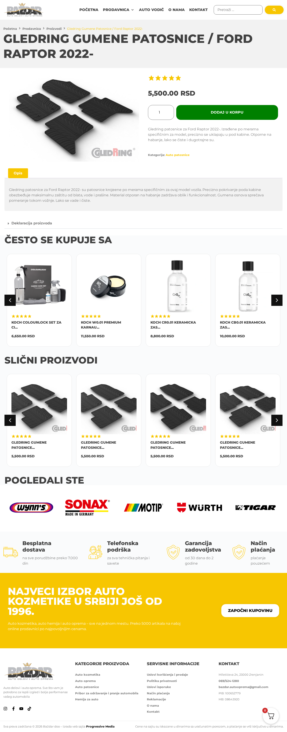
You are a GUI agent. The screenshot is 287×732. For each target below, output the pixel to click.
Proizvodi (54, 29)
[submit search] (274, 10)
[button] (119, 10)
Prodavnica (31, 29)
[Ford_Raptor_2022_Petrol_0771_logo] (74, 118)
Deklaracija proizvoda (31, 223)
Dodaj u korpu (227, 112)
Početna (10, 29)
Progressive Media (100, 726)
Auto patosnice (177, 155)
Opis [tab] (18, 173)
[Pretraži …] (238, 10)
